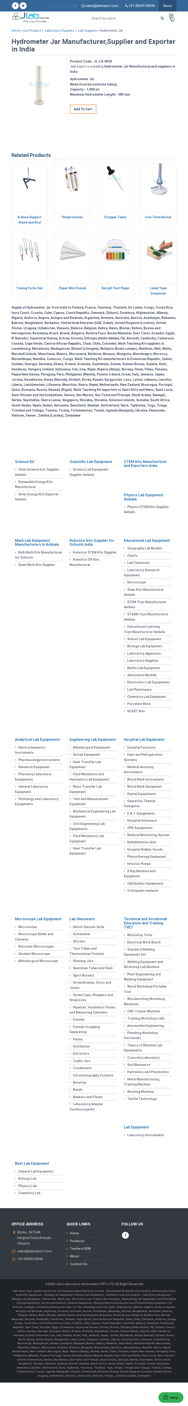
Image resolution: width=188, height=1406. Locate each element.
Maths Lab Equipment (143, 668)
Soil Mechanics (138, 1065)
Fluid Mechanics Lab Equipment (86, 838)
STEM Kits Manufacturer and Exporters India (145, 464)
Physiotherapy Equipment (146, 856)
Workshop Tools (139, 935)
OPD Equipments (140, 828)
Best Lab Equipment (32, 1163)
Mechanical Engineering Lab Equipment (92, 814)
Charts (132, 555)
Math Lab (64, 1299)
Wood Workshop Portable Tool (145, 989)
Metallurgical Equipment (91, 747)
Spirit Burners (83, 975)
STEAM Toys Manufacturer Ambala (146, 616)
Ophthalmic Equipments (145, 883)
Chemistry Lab (29, 1193)
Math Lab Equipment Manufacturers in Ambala (37, 542)
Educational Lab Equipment (147, 540)
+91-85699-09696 (30, 1259)
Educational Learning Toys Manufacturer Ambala (144, 629)
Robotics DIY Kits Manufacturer (84, 562)
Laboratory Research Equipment (142, 572)
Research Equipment (34, 767)
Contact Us (78, 1264)
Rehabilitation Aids (141, 842)
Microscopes (111, 1299)
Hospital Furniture (141, 747)
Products (77, 1241)
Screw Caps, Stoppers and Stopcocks (91, 997)
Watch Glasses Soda (88, 927)
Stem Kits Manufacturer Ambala (144, 592)
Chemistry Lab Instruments (123, 1294)
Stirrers (79, 941)
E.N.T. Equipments (141, 813)
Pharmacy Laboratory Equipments (33, 776)
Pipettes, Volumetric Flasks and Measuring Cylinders (92, 1010)
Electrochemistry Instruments (30, 750)
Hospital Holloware (142, 820)
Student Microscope (34, 954)
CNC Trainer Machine (143, 1011)
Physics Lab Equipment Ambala (143, 497)
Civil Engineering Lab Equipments (87, 826)
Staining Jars (83, 961)
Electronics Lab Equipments (148, 682)
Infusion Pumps (139, 864)
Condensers (82, 1068)
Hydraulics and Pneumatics (148, 1072)
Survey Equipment (86, 754)
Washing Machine (140, 1092)
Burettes (79, 1082)
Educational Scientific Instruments (128, 1291)
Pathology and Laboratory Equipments (36, 801)
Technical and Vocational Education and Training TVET (145, 923)
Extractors (81, 1053)
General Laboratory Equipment (31, 789)
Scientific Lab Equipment (90, 462)
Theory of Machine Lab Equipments (143, 1047)
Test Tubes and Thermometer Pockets (86, 951)
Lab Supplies (87, 30)
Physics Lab (27, 1186)
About (167, 6)
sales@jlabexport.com (34, 1251)
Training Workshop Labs (146, 1018)
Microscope (136, 582)
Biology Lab (27, 1178)
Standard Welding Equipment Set (139, 952)
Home (15, 30)
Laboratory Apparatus (144, 653)
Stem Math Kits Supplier (36, 565)
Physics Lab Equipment (90, 1294)
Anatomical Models (142, 675)
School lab (50, 1299)
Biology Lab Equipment (144, 646)
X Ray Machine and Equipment (139, 873)
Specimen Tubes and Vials (93, 968)
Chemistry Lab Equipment (146, 697)
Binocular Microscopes (36, 946)
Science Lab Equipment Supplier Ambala (88, 472)
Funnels (79, 1019)
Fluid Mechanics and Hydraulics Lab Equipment (89, 776)
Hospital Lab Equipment (144, 739)
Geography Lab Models (144, 548)
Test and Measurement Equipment (88, 801)
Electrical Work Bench (144, 942)
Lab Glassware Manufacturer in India (81, 1291)
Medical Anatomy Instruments (139, 769)
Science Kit (24, 462)
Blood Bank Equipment (144, 786)
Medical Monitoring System (148, 835)
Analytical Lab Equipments (37, 739)
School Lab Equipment (144, 639)
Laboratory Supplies (59, 30)
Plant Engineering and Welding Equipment (142, 976)
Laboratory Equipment (157, 1294)
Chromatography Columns (93, 1075)
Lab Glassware (82, 919)
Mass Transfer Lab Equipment (85, 789)
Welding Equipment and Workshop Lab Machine (143, 964)
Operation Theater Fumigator (140, 803)
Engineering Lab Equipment (92, 739)
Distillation (81, 1046)
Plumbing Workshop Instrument (141, 1035)
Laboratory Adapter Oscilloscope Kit (86, 1106)
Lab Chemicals (138, 563)
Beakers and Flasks (88, 1097)
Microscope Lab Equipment (38, 919)
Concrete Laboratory (143, 1057)
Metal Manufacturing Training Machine (141, 1081)
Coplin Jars (82, 1061)
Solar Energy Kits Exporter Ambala (37, 496)
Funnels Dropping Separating (84, 1029)
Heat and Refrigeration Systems (143, 757)
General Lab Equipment (35, 1171)
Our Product (32, 30)
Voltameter (81, 934)
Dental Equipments (141, 794)
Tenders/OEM (80, 1248)
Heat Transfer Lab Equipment (85, 764)
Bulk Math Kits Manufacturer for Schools (38, 555)
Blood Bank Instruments (145, 779)
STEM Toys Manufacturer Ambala (145, 604)
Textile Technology (142, 1099)
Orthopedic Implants (143, 890)
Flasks (78, 1039)
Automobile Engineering (145, 1026)
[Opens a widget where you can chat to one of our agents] (170, 1398)
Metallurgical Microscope (38, 961)
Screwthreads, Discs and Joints (90, 985)
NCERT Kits (136, 711)
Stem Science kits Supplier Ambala (37, 472)
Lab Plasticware (139, 689)
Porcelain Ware (138, 704)
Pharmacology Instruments (39, 760)
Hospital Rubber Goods (145, 849)
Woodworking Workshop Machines (144, 1001)
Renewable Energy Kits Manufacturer (34, 484)
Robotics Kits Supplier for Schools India (91, 542)
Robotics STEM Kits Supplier (95, 552)
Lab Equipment (136, 1127)
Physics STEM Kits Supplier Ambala (146, 509)
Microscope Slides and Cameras (34, 936)
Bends (78, 1089)
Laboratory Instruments (145, 1135)
